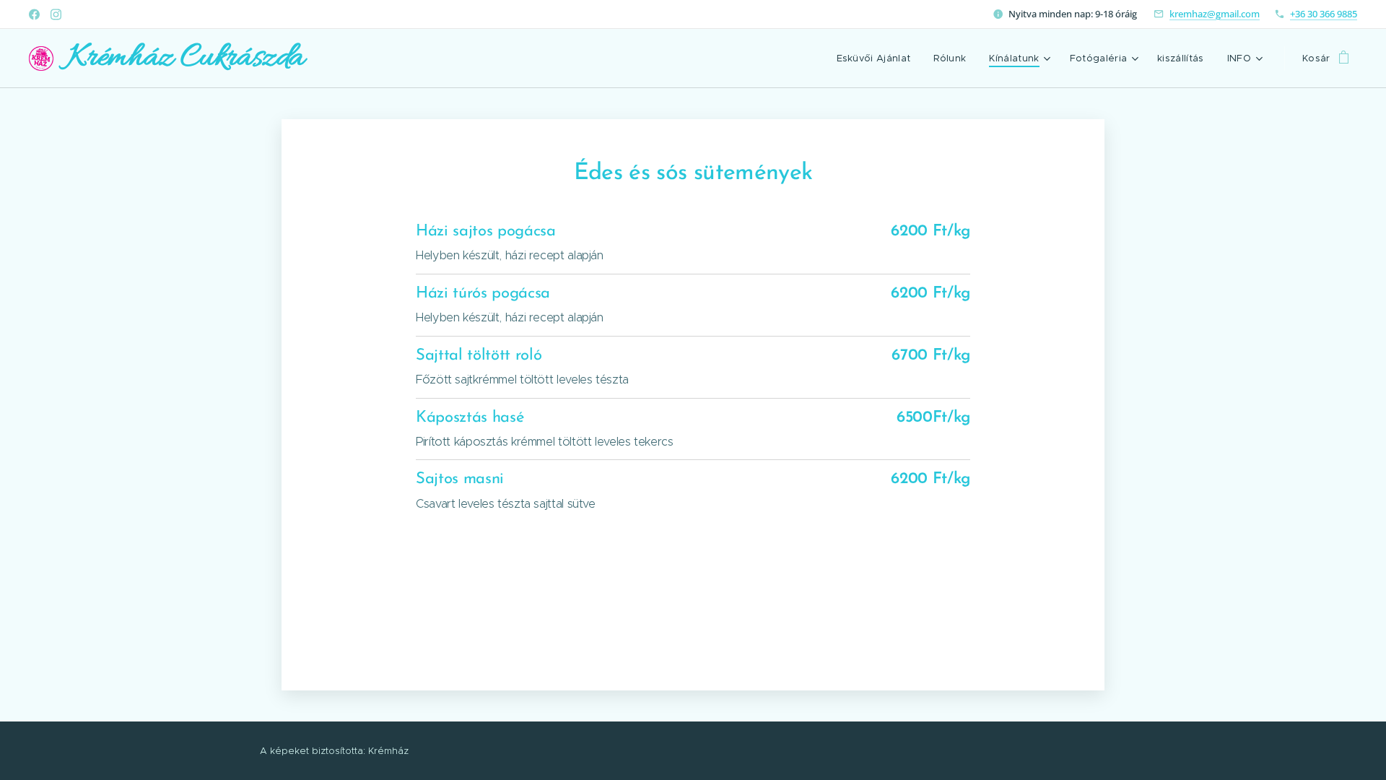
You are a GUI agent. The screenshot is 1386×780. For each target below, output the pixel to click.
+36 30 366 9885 (1323, 13)
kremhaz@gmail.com (1214, 13)
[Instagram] (56, 14)
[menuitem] (878, 58)
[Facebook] (34, 14)
